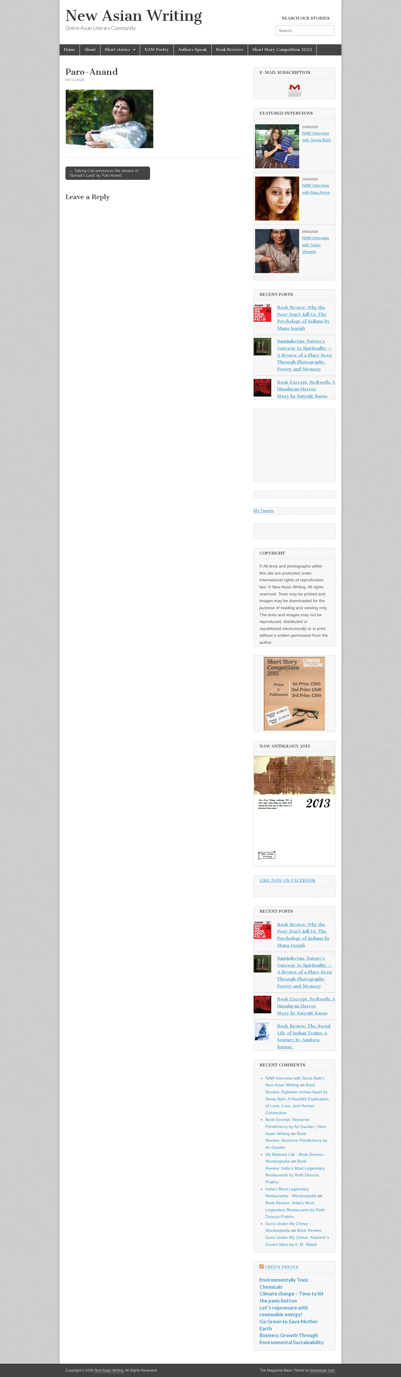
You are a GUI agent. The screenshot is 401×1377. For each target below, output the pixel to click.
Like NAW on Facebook (288, 880)
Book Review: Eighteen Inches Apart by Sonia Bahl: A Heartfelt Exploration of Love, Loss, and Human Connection (297, 1099)
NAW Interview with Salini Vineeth (315, 245)
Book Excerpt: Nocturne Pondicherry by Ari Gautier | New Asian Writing (295, 1126)
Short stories (117, 49)
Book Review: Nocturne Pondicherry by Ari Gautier (296, 1140)
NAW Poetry (156, 49)
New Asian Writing (133, 16)
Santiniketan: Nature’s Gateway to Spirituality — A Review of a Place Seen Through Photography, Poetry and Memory (304, 355)
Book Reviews (229, 49)
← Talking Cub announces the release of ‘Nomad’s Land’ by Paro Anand (103, 173)
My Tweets (264, 510)
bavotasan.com (322, 1370)
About (90, 49)
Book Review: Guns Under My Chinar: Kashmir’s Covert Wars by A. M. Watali (297, 1237)
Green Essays (281, 1267)
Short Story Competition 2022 (282, 49)
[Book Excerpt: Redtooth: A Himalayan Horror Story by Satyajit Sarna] (262, 389)
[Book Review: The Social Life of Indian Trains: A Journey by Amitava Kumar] (262, 1033)
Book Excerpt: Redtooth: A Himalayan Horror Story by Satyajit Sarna (306, 389)
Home (69, 49)
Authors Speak (192, 49)
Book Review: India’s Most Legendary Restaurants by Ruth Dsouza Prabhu (295, 1209)
